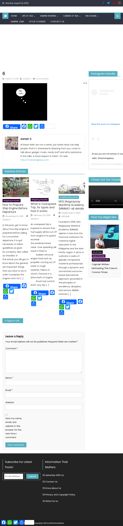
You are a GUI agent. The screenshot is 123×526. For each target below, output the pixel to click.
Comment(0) (42, 78)
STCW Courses (37, 21)
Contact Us (57, 21)
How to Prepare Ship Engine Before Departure (15, 208)
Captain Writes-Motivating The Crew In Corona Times (104, 268)
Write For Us (52, 501)
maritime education (69, 197)
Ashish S (27, 78)
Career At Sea (70, 15)
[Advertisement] (61, 47)
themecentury (57, 523)
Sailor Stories (99, 256)
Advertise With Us (55, 475)
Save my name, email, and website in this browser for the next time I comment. (13, 428)
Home (14, 15)
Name (9, 377)
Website (9, 402)
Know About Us (53, 488)
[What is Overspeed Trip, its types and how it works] (44, 186)
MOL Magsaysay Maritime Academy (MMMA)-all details (71, 205)
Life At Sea (27, 15)
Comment (11, 348)
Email (9, 390)
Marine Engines (48, 15)
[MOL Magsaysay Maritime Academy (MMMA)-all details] (72, 185)
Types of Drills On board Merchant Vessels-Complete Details (14, 320)
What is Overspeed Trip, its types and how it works (43, 207)
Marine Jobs (17, 21)
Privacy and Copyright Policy (60, 494)
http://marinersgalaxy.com (34, 159)
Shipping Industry (11, 200)
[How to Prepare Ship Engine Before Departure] (16, 187)
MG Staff (65, 216)
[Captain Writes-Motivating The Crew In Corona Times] (104, 237)
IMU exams (91, 15)
